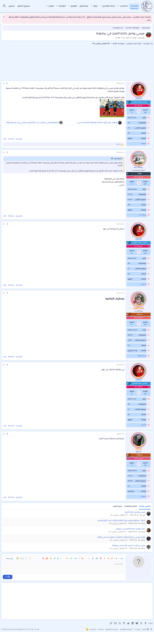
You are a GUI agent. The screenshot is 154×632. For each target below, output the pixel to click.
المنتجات (62, 6)
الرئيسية (93, 629)
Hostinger (19, 629)
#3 (4, 224)
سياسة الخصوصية (111, 629)
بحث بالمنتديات (117, 28)
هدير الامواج (142, 356)
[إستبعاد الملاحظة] (4, 17)
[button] (118, 6)
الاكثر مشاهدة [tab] (131, 506)
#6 (4, 434)
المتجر (51, 6)
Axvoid (36, 629)
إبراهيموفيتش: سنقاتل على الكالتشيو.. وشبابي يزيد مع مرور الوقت (32, 122)
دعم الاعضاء (146, 28)
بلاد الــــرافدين (132, 350)
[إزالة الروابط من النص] (82, 558)
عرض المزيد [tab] (117, 506)
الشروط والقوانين (126, 629)
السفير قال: (118, 158)
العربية (144, 629)
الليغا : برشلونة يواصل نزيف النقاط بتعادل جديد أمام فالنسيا (121, 520)
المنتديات (134, 6)
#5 (4, 365)
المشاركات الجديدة (132, 28)
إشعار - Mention (14, 139)
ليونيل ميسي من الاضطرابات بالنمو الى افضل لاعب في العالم (121, 537)
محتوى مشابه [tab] (145, 506)
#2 (4, 152)
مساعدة (100, 629)
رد (3, 139)
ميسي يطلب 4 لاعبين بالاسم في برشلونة (128, 545)
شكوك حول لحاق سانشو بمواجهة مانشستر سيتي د (96, 122)
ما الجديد (124, 6)
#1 (3, 83)
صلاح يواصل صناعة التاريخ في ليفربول (130, 528)
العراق (130, 138)
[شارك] (6, 83)
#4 (4, 293)
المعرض (73, 6)
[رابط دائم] (103, 299)
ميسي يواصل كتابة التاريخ (135, 512)
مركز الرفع (84, 6)
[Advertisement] (77, 64)
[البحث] (4, 6)
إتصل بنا (137, 629)
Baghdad (131, 491)
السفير (140, 38)
